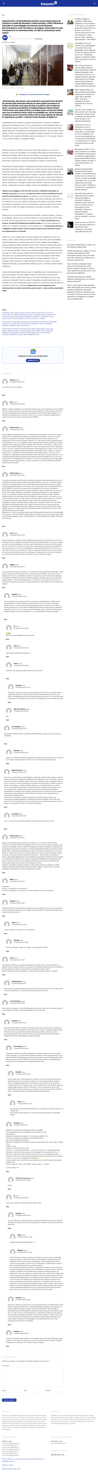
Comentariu (6, 1365)
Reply (3, 395)
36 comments (38, 39)
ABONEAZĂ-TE (33, 360)
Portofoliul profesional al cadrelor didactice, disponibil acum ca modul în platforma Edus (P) (81, 279)
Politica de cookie (7, 1465)
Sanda (12, 565)
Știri (3, 15)
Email (26, 1390)
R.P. (10, 36)
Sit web (47, 1390)
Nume (4, 1390)
